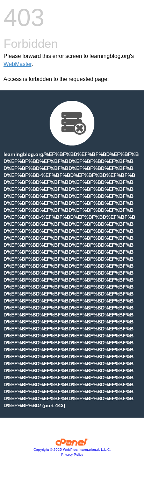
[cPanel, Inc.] (72, 444)
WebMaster (17, 64)
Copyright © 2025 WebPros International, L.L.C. (72, 449)
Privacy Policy (72, 454)
